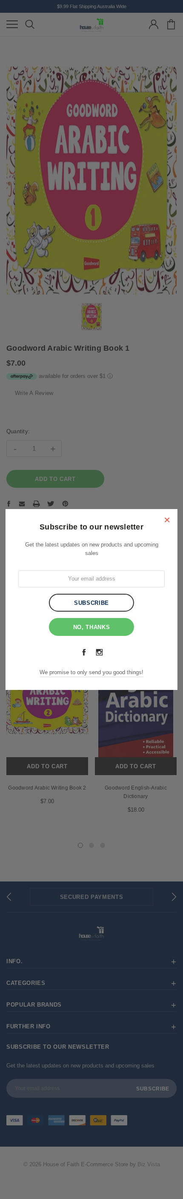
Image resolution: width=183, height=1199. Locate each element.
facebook (83, 652)
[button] (166, 519)
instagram (99, 652)
